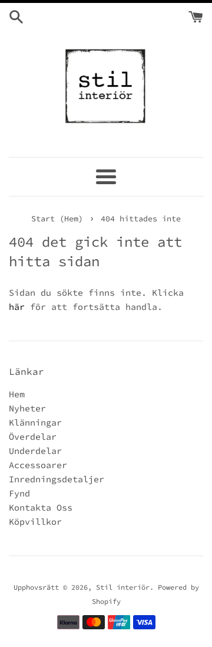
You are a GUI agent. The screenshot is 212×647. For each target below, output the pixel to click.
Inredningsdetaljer (56, 479)
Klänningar (35, 422)
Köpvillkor (35, 521)
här (17, 306)
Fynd (19, 493)
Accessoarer (38, 464)
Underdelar (35, 450)
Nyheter (27, 408)
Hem (17, 394)
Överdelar (33, 436)
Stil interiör (123, 587)
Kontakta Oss (40, 507)
